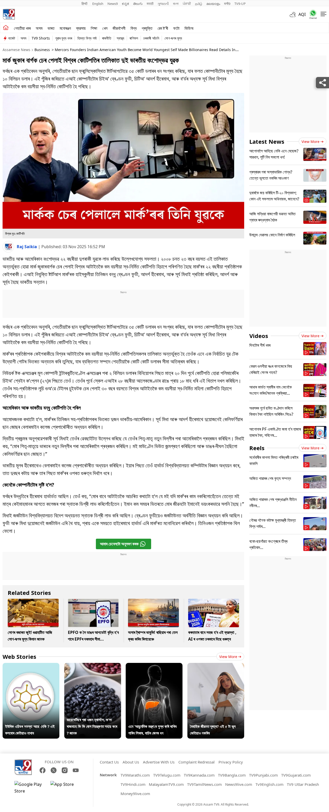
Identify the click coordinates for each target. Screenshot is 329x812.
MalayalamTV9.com (166, 784)
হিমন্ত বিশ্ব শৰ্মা (87, 38)
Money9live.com (135, 793)
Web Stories (19, 656)
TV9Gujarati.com (296, 775)
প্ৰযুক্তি (147, 28)
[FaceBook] (42, 770)
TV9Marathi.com (135, 775)
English (97, 3)
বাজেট (11, 38)
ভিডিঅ (189, 28)
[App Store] (66, 787)
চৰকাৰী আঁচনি (151, 38)
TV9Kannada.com (199, 775)
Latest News (266, 141)
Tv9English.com (269, 784)
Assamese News (16, 49)
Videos (258, 336)
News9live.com (238, 784)
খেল (104, 28)
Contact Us (109, 762)
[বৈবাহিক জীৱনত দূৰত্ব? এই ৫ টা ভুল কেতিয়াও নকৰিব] (215, 666)
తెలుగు (138, 3)
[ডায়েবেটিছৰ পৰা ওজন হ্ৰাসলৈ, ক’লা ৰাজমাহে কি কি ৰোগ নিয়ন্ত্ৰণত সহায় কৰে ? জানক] (92, 666)
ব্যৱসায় (81, 28)
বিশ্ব (133, 28)
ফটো (176, 28)
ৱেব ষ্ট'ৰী (163, 28)
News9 (112, 3)
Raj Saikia (27, 246)
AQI (302, 14)
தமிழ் (198, 3)
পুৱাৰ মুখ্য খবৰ (63, 38)
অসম (39, 28)
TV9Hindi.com (133, 784)
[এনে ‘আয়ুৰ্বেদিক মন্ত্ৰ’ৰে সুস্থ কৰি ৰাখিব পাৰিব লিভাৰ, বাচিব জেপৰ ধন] (154, 666)
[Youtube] (76, 770)
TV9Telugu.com (166, 775)
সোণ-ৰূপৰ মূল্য (173, 38)
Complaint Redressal (196, 762)
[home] (6, 27)
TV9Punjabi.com (263, 775)
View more (228, 656)
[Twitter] (54, 770)
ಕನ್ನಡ (125, 3)
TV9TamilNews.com (204, 784)
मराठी (150, 3)
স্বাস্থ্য (120, 38)
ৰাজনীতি (106, 38)
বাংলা (176, 3)
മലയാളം (213, 3)
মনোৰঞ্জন (65, 28)
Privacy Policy (230, 762)
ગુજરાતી (163, 3)
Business (42, 49)
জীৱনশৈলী (119, 28)
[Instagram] (65, 770)
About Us (131, 762)
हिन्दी (84, 3)
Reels (256, 448)
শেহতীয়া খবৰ (22, 28)
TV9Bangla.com (232, 775)
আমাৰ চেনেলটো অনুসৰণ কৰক (119, 544)
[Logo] (9, 14)
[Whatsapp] (311, 14)
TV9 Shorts (41, 38)
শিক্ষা (94, 28)
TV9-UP (240, 3)
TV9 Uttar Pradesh (303, 784)
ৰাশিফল (134, 38)
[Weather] (294, 14)
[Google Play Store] (30, 787)
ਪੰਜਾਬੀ (187, 3)
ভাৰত (51, 28)
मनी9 (227, 3)
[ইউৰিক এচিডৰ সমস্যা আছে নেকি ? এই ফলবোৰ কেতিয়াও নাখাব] (31, 666)
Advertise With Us (159, 762)
